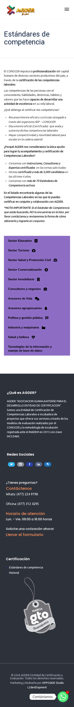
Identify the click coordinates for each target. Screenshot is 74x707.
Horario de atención (25, 513)
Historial (14, 572)
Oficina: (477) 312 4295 (22, 504)
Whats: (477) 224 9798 (22, 494)
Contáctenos (19, 488)
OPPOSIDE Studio (53, 682)
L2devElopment (37, 687)
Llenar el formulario (24, 534)
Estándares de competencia (26, 567)
